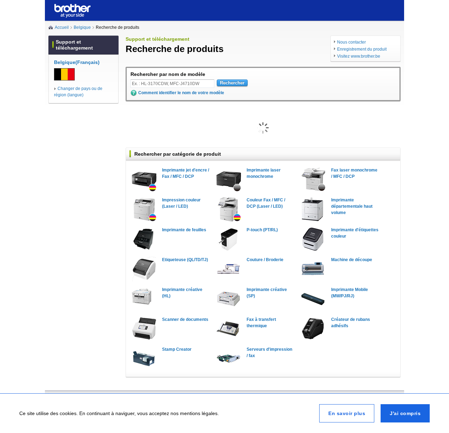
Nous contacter (351, 42)
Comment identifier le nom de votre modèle (181, 92)
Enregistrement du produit (362, 49)
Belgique (82, 27)
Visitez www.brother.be (358, 56)
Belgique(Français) (77, 62)
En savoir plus (346, 413)
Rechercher (232, 82)
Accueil (62, 27)
